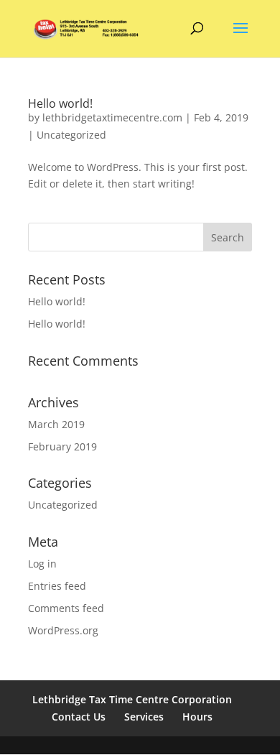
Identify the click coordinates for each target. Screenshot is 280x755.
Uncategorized (71, 135)
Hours (197, 716)
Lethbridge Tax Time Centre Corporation (132, 699)
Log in (42, 563)
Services (144, 716)
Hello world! (60, 103)
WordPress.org (63, 630)
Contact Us (79, 716)
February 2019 (62, 446)
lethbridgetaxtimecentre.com (112, 117)
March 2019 (56, 424)
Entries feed (57, 586)
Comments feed (66, 608)
